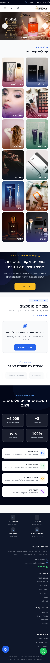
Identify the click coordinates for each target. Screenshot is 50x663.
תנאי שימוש (43, 639)
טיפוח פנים (43, 589)
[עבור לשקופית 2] (25, 37)
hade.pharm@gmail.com (35, 563)
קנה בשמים (25, 286)
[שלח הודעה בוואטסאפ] (43, 651)
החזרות (45, 624)
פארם (45, 597)
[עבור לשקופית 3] (21, 37)
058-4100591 (39, 560)
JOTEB (45, 601)
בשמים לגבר (43, 578)
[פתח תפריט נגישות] (5, 649)
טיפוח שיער (43, 593)
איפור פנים (44, 586)
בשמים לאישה (42, 582)
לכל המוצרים (42, 316)
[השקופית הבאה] (5, 26)
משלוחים (44, 620)
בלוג (46, 627)
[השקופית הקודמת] (45, 26)
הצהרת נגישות (42, 646)
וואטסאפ (41, 567)
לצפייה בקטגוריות (25, 347)
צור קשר (45, 612)
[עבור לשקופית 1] (28, 37)
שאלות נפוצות (42, 616)
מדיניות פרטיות (42, 642)
